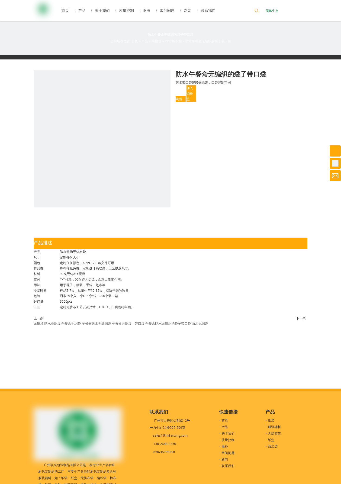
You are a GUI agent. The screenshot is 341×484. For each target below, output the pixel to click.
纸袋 (271, 420)
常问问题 (228, 453)
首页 (225, 420)
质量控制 (228, 440)
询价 (179, 99)
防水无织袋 (200, 323)
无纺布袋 (274, 433)
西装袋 (273, 446)
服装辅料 (274, 427)
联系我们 (228, 466)
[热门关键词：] (256, 11)
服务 (225, 446)
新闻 (225, 459)
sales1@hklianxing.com (170, 435)
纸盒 (271, 440)
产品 (225, 427)
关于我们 (228, 433)
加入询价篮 (190, 93)
